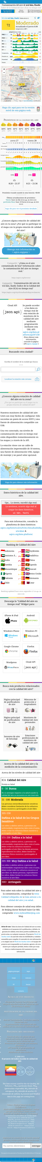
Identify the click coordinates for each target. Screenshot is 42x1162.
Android (31, 615)
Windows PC (31, 631)
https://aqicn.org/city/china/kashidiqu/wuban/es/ (21, 292)
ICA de (10, 18)
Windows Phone (11, 631)
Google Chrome (11, 646)
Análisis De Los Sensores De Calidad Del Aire (21, 1026)
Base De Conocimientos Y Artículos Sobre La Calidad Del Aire (21, 1021)
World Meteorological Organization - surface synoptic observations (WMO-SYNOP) (21, 1110)
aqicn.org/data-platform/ (21, 534)
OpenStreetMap (28, 101)
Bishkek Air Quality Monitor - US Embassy (21, 1114)
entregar (36, 1145)
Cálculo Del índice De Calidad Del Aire (20, 1039)
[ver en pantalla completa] (38, 18)
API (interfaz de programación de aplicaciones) (21, 1049)
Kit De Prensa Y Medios (20, 1006)
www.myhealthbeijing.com (27, 913)
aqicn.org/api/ (32, 344)
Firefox (30, 646)
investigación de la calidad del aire (20, 1013)
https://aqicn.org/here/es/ (21, 278)
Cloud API (30, 662)
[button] (21, 68)
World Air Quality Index (22, 942)
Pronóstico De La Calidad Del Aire (20, 1041)
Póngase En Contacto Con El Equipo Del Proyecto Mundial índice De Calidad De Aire (20, 1003)
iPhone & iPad (11, 615)
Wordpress (11, 662)
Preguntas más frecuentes (20, 1031)
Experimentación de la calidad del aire (20, 1024)
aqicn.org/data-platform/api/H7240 (31, 333)
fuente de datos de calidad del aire (20, 1036)
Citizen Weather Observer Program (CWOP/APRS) (21, 1106)
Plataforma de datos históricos (21, 1052)
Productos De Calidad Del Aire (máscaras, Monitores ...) (21, 1044)
